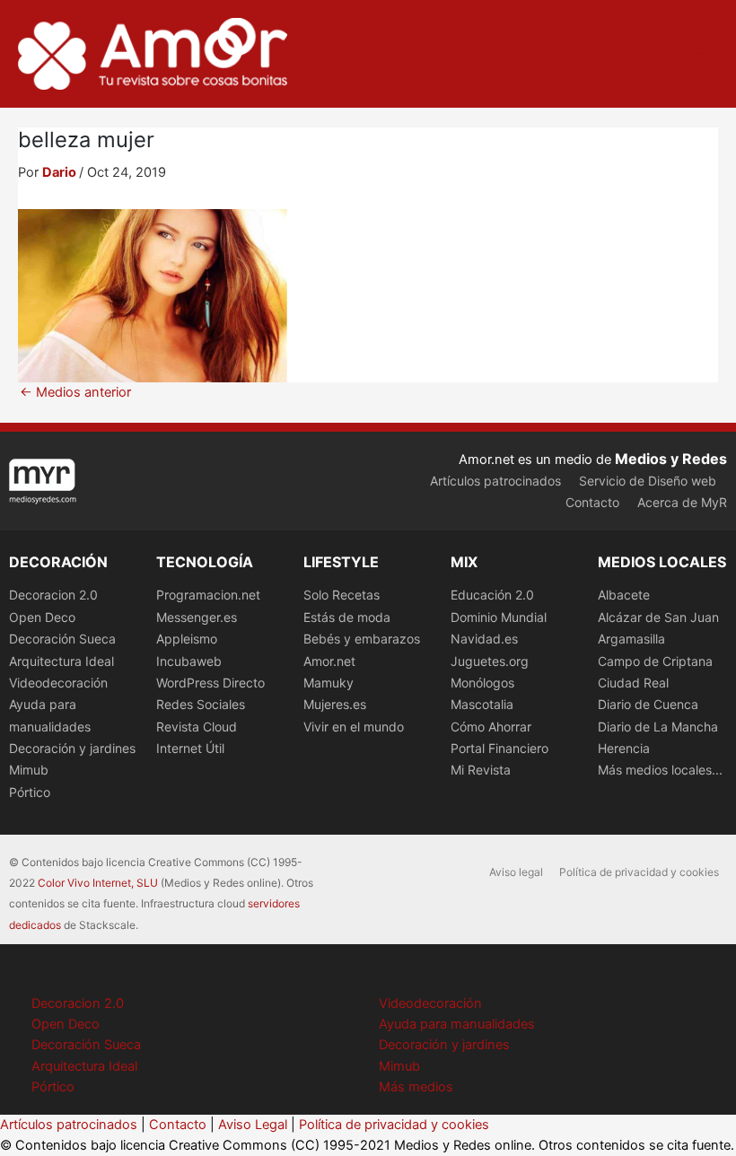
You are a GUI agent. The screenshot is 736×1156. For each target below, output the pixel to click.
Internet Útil (190, 748)
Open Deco (42, 617)
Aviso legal (516, 872)
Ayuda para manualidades (457, 1024)
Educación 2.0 (492, 594)
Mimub (28, 769)
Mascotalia (482, 704)
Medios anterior (75, 392)
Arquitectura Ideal (61, 661)
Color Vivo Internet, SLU (98, 882)
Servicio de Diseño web (647, 480)
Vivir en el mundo (353, 726)
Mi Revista (481, 769)
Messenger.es (196, 617)
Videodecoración (58, 682)
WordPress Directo (210, 682)
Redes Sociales (200, 704)
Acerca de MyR (682, 502)
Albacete (624, 594)
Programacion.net (208, 594)
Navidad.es (484, 638)
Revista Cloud (196, 726)
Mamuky (328, 682)
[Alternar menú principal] (699, 54)
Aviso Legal (252, 1125)
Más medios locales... (660, 769)
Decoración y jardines (72, 748)
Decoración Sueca (62, 638)
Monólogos (482, 682)
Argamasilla (631, 638)
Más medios (416, 1087)
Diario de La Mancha (658, 726)
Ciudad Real (633, 682)
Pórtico (29, 792)
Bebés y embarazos (361, 638)
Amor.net (329, 661)
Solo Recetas (341, 594)
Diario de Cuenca (648, 704)
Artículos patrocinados (495, 480)
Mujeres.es (334, 704)
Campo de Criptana (655, 661)
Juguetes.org (490, 661)
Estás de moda (346, 617)
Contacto (592, 502)
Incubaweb (189, 661)
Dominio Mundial (499, 617)
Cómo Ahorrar (491, 726)
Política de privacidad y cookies (639, 872)
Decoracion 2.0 (53, 594)
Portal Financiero (499, 748)
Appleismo (186, 638)
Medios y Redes (671, 459)
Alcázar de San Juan (658, 617)
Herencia (624, 748)
